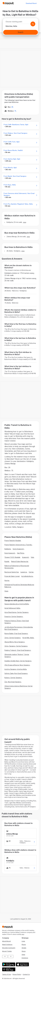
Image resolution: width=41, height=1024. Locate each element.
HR (5, 956)
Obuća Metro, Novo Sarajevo (14, 642)
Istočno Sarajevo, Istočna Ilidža (15, 669)
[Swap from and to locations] (32, 24)
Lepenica (23, 572)
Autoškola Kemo (27, 576)
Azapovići (25, 557)
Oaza (6, 591)
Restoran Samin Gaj (11, 572)
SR (10, 956)
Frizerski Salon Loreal (11, 576)
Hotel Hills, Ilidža (28, 638)
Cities (23, 954)
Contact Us (26, 974)
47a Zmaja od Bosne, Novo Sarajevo (17, 665)
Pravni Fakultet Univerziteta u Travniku (18, 545)
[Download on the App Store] (22, 964)
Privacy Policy (17, 974)
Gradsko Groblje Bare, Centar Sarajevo (17, 661)
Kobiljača (7, 549)
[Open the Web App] (8, 969)
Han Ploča (20, 553)
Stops (24, 951)
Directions (25, 958)
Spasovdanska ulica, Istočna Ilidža (16, 604)
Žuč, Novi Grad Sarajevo (12, 682)
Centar (31, 572)
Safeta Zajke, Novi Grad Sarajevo (16, 673)
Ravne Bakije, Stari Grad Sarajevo (16, 633)
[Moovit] (8, 3)
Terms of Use (6, 974)
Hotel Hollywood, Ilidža (12, 608)
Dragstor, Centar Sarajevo (13, 616)
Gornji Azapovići (18, 549)
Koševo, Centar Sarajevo (13, 678)
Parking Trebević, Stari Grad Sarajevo (17, 650)
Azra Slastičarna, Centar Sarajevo (16, 612)
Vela (32, 557)
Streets (24, 948)
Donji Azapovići (9, 553)
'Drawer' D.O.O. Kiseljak (12, 557)
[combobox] (20, 22)
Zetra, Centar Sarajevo (12, 638)
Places (24, 944)
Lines (23, 941)
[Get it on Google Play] (8, 964)
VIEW (24, 222)
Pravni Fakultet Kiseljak (12, 540)
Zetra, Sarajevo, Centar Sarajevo (15, 646)
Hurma (6, 580)
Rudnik (6, 561)
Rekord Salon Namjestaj (19, 561)
